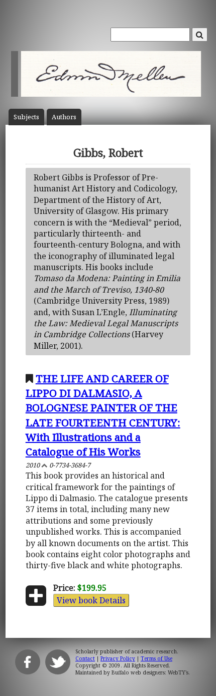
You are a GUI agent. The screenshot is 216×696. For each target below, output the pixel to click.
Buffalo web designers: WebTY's (150, 672)
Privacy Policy (117, 658)
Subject (26, 117)
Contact (85, 658)
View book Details (91, 600)
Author (64, 117)
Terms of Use (156, 658)
